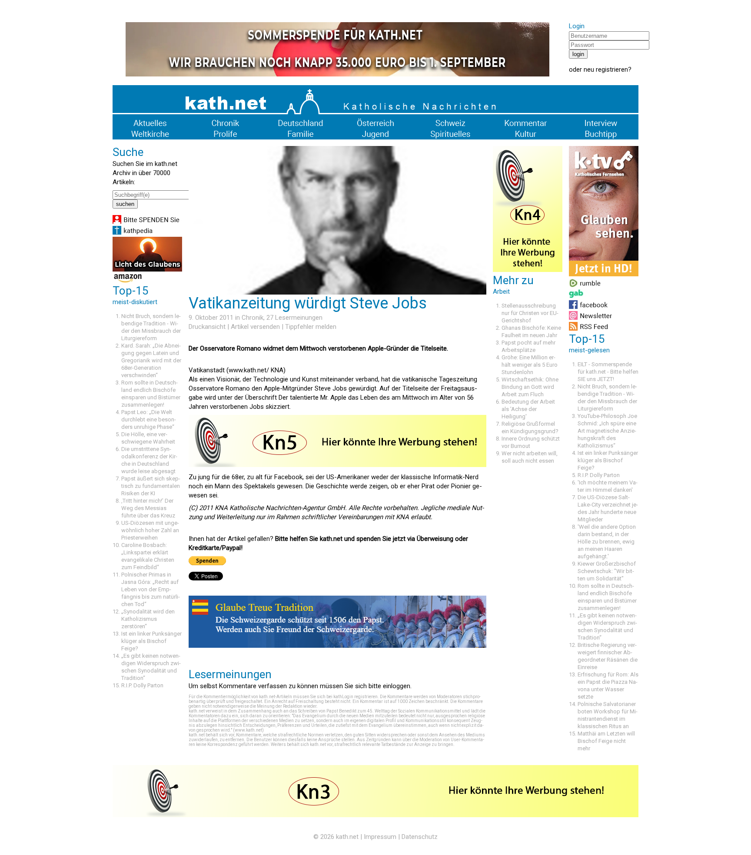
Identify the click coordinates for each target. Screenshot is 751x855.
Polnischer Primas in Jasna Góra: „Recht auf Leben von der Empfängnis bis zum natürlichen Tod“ (150, 589)
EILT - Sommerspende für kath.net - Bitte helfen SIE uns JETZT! (608, 371)
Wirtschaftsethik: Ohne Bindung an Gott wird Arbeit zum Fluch (530, 387)
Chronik (252, 317)
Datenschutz (420, 837)
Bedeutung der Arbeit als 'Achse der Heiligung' (528, 409)
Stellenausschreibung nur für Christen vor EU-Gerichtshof (530, 313)
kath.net (347, 837)
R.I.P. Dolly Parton (142, 685)
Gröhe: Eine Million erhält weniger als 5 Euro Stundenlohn (530, 364)
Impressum (380, 837)
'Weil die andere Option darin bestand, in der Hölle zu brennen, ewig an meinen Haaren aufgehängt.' (607, 542)
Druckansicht (207, 327)
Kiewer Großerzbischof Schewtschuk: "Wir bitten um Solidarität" (607, 571)
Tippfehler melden (310, 327)
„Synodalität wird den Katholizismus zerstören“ (148, 619)
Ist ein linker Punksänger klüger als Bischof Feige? (151, 641)
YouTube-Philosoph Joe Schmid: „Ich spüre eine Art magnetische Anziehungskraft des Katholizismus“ (607, 431)
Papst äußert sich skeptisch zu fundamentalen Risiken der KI (150, 486)
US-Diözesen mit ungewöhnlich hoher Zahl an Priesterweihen (150, 530)
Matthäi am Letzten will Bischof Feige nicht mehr (606, 741)
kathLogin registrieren (355, 696)
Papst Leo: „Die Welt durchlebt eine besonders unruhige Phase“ (148, 419)
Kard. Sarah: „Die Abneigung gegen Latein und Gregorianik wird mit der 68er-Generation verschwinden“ (151, 360)
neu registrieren (606, 69)
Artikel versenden (255, 327)
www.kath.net (248, 730)
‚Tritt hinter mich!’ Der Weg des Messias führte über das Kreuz (148, 508)
